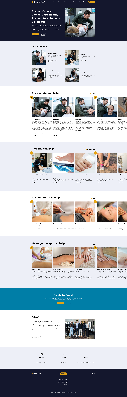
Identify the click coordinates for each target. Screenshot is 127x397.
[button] (60, 2)
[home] (38, 2)
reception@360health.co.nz (41, 362)
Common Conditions (73, 1)
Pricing (65, 1)
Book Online (91, 1)
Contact (84, 1)
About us (55, 1)
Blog (80, 1)
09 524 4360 (63, 362)
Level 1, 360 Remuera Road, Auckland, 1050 (85, 362)
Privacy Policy (73, 392)
